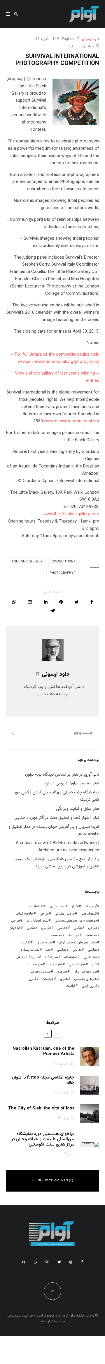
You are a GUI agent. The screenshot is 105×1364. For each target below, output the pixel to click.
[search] (12, 733)
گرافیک (70, 986)
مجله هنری (44, 942)
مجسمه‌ (56, 935)
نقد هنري (90, 957)
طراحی (92, 928)
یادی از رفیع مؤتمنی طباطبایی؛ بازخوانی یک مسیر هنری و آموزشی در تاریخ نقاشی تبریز (56, 863)
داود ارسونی (90, 39)
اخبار (75, 906)
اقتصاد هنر (35, 906)
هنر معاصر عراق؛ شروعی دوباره (72, 783)
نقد (48, 949)
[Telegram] (59, 1262)
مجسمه (91, 935)
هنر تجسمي (77, 964)
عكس (78, 928)
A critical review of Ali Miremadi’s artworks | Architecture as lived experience (57, 847)
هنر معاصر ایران (85, 971)
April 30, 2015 (85, 331)
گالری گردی (89, 986)
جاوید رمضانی (65, 913)
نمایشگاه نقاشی (27, 957)
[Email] (30, 602)
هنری (64, 979)
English (68, 39)
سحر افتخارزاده (37, 920)
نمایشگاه (51, 957)
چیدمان (48, 979)
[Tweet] (77, 602)
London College (26, 561)
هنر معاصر (35, 964)
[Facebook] (82, 1262)
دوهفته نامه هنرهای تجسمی (76, 920)
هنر (94, 964)
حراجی (44, 913)
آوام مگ (91, 906)
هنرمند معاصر (40, 971)
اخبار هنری (57, 906)
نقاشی (92, 949)
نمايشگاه (70, 957)
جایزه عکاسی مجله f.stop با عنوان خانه (43, 1080)
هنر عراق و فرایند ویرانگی (77, 808)
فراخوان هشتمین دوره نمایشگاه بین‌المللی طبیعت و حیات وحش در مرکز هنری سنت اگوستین (42, 1139)
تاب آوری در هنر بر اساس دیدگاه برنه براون (62, 774)
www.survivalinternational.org (71, 421)
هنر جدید (56, 964)
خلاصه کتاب (25, 913)
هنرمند (62, 971)
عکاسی (62, 928)
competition (63, 561)
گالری (32, 979)
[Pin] (61, 602)
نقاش (26, 942)
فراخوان (15, 928)
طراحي (15, 920)
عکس (31, 928)
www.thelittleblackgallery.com (71, 514)
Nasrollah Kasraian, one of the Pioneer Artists (43, 1051)
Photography (62, 573)
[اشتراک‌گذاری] (91, 602)
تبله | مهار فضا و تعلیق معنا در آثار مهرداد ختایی (57, 817)
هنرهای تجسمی (85, 979)
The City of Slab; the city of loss (41, 1108)
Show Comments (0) (56, 1180)
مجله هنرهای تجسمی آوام (78, 942)
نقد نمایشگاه (30, 949)
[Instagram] (71, 1262)
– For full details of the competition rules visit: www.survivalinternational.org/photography (55, 358)
